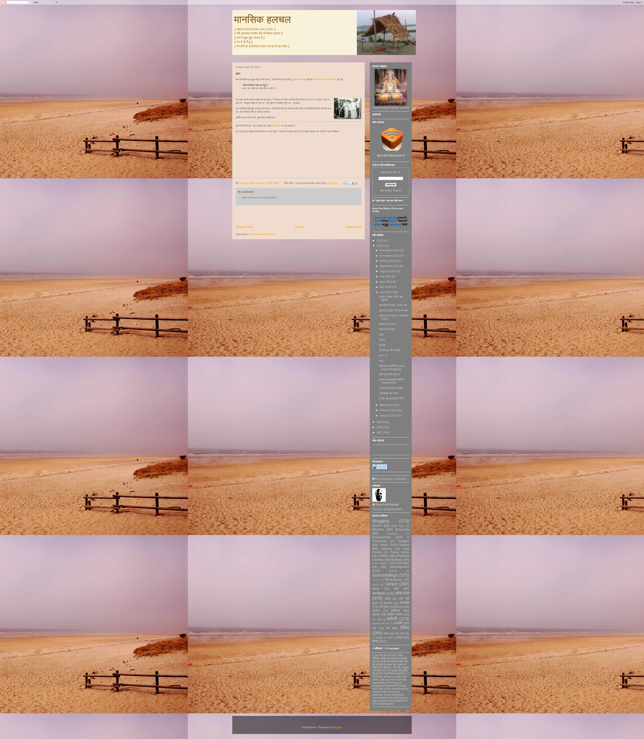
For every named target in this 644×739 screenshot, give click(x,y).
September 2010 (390, 266)
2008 (379, 427)
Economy (402, 529)
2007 (379, 432)
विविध (404, 627)
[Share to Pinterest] (356, 183)
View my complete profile (387, 509)
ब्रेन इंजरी (377, 619)
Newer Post (244, 227)
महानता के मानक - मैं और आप (393, 305)
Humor (404, 545)
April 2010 (386, 292)
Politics (383, 555)
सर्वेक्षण (390, 638)
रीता (374, 628)
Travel (375, 584)
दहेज (381, 334)
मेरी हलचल (276, 125)
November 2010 (389, 255)
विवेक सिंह (302, 79)
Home (299, 227)
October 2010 (388, 260)
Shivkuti (393, 571)
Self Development (395, 567)
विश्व (386, 633)
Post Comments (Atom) (262, 234)
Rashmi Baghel (379, 563)
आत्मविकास (378, 593)
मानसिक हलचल (262, 19)
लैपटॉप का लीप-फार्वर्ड (389, 350)
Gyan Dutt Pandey (387, 504)
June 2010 (386, 281)
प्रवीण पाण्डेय (394, 614)
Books (377, 525)
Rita (393, 563)
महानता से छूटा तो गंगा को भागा (393, 310)
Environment (381, 537)
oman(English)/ (385, 217)
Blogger (337, 727)
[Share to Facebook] (353, 183)
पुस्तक (376, 614)
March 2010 (387, 405)
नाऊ (381, 360)
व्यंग (396, 633)
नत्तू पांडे (268, 183)
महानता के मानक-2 (388, 324)
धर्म (381, 606)
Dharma (378, 529)
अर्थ (396, 588)
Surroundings (385, 575)
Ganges (403, 541)
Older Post (353, 227)
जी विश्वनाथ (386, 603)
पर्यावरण (395, 610)
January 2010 (388, 415)
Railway (396, 559)
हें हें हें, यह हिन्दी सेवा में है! (391, 398)
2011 (379, 240)
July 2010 (386, 276)
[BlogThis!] (346, 183)
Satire (405, 563)
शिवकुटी (379, 637)
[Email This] (343, 183)
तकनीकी (404, 603)
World (375, 588)
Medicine (386, 548)
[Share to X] (350, 183)
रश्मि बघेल (385, 623)
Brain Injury (398, 525)
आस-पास (402, 593)
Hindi (384, 545)
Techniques (393, 579)
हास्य (399, 637)
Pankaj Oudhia (399, 552)
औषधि (388, 598)
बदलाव (382, 345)
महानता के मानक (387, 329)
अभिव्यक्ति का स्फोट (388, 393)
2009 (379, 422)
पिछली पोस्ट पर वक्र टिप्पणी (324, 79)
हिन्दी (375, 641)
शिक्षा (407, 633)
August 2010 (387, 271)
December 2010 (389, 250)
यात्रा (374, 623)
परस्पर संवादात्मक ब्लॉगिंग (391, 388)
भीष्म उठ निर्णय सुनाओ (389, 374)
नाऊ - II (383, 355)
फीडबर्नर (397, 190)
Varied (391, 584)
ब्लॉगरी (276, 183)
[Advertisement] (298, 215)
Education (392, 533)
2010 (379, 245)
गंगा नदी (404, 598)
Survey (375, 580)
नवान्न (382, 339)
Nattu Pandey (257, 183)
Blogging (244, 183)
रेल (387, 628)
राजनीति (398, 623)
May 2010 (386, 287)
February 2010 (389, 410)
